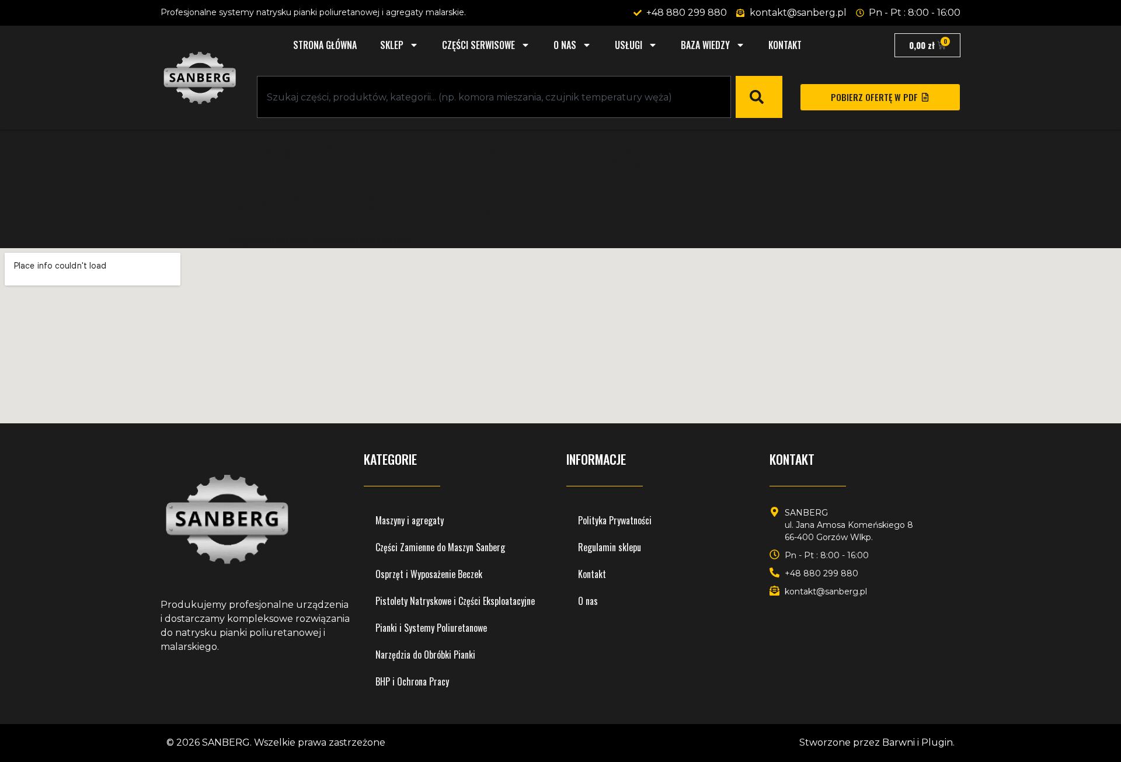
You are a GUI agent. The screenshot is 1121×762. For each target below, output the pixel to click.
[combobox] (494, 97)
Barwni (898, 742)
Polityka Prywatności (615, 520)
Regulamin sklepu (609, 547)
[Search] (759, 97)
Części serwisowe (478, 45)
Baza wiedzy (705, 45)
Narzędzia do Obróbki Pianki (425, 655)
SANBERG (226, 742)
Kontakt (785, 45)
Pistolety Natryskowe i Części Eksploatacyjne (455, 601)
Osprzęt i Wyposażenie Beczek (428, 574)
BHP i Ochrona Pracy (412, 681)
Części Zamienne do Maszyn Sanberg (440, 547)
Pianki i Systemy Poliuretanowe (431, 628)
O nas (564, 45)
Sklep (391, 45)
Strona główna (325, 45)
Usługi (628, 45)
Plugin (937, 742)
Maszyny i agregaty (409, 520)
